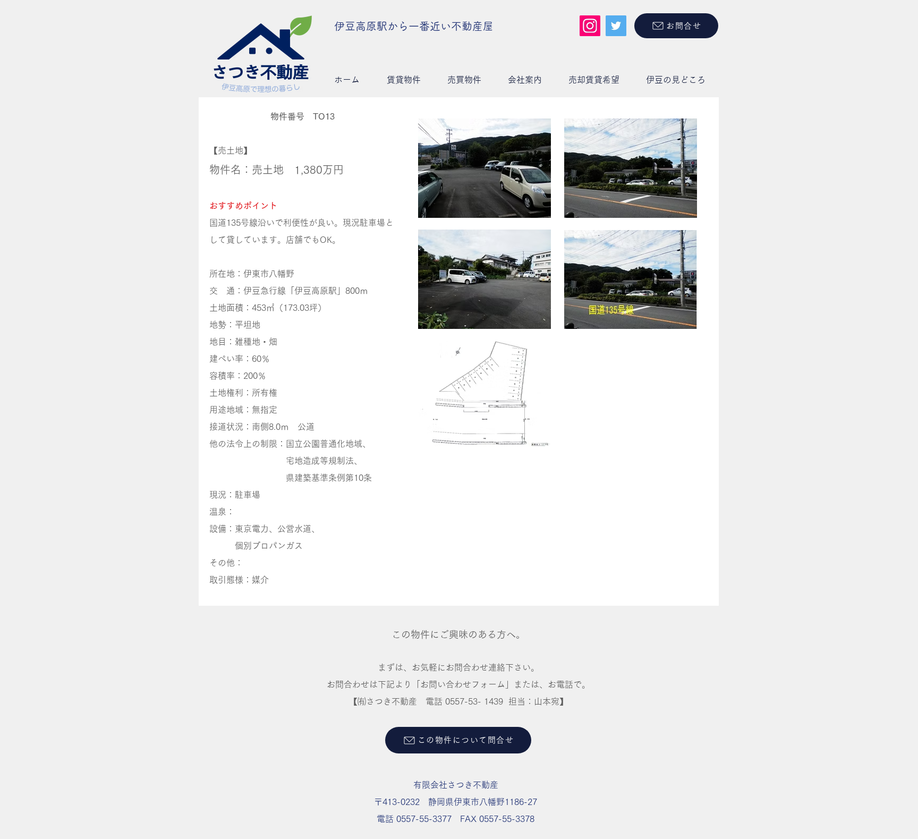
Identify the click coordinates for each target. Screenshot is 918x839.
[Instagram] (590, 25)
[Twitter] (616, 25)
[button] (403, 79)
